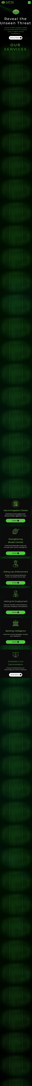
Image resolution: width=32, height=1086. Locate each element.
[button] (29, 2)
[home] (7, 2)
